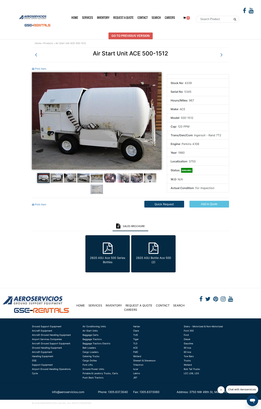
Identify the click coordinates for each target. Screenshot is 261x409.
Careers (170, 17)
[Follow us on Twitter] (208, 300)
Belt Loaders (89, 347)
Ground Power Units (93, 369)
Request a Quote (123, 17)
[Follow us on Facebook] (244, 11)
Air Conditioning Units (94, 326)
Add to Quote (209, 204)
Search (156, 17)
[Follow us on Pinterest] (215, 300)
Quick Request (164, 204)
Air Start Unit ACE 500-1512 (71, 43)
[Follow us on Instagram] (223, 300)
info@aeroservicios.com (68, 392)
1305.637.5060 (149, 392)
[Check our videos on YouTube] (251, 11)
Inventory (103, 17)
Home (74, 17)
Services (87, 17)
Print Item (40, 68)
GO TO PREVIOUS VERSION (131, 35)
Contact (142, 17)
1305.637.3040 (118, 392)
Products (48, 43)
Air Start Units (90, 330)
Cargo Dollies (90, 360)
